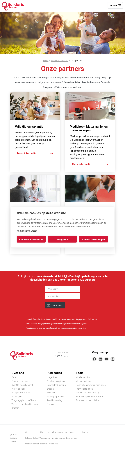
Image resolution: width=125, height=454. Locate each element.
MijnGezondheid (83, 377)
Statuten (51, 404)
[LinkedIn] (100, 359)
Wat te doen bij (18, 389)
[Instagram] (112, 359)
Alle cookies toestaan (31, 239)
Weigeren (62, 239)
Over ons (17, 373)
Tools (80, 373)
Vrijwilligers (16, 396)
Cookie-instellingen (93, 239)
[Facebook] (94, 359)
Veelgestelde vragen (20, 392)
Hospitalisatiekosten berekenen (91, 385)
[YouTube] (106, 359)
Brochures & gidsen (56, 381)
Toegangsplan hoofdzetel (23, 400)
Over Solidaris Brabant (22, 385)
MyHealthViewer (83, 381)
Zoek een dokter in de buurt (88, 400)
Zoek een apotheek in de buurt (90, 396)
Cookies (85, 432)
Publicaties (54, 373)
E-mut (14, 377)
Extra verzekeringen (20, 381)
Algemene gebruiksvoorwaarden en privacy (57, 432)
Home (45, 61)
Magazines (52, 377)
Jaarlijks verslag (54, 400)
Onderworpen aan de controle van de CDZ (41, 444)
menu (113, 5)
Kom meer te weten (27, 230)
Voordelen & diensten (59, 61)
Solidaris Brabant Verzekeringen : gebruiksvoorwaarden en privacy (51, 438)
